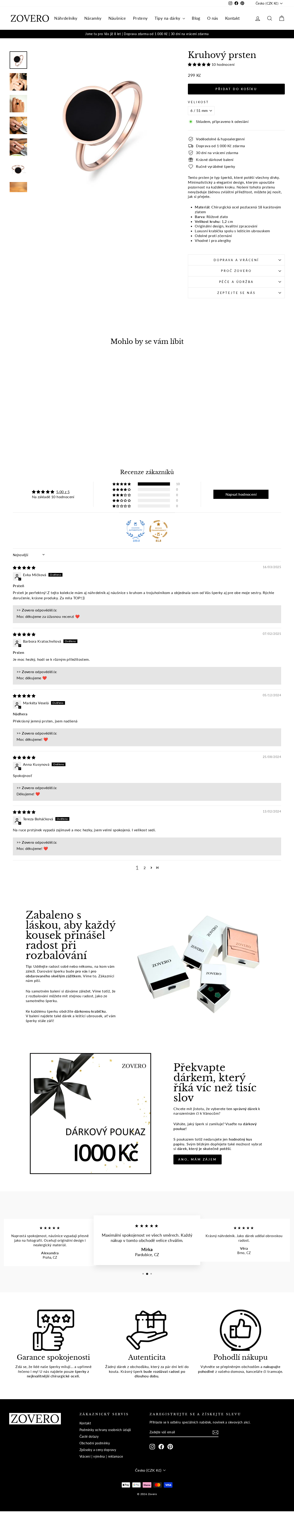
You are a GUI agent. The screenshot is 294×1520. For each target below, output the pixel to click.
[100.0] (135, 529)
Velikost (198, 102)
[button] (199, 64)
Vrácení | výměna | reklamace (101, 1456)
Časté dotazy (89, 1436)
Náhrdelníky (65, 18)
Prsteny (140, 18)
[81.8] (158, 529)
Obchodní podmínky (94, 1443)
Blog (196, 18)
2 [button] (145, 867)
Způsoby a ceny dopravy (97, 1450)
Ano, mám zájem (197, 1159)
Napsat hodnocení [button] (241, 494)
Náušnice (117, 18)
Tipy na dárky (168, 18)
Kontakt (232, 18)
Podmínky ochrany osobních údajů (105, 1430)
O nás (212, 18)
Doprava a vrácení (236, 260)
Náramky (93, 18)
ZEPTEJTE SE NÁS (236, 293)
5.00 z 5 (63, 491)
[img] (24, 567)
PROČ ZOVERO (236, 271)
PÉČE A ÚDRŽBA (236, 282)
